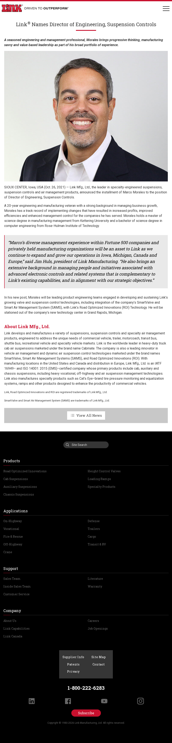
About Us (9, 621)
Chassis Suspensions (18, 494)
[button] (166, 9)
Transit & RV (97, 544)
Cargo (92, 536)
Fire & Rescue (13, 536)
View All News (89, 415)
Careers (93, 621)
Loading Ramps (99, 479)
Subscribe (86, 713)
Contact (99, 664)
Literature (95, 579)
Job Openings (98, 628)
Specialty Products (101, 487)
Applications (15, 510)
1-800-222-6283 (86, 688)
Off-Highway (12, 544)
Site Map (98, 657)
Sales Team (12, 579)
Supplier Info (73, 657)
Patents (73, 664)
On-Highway (12, 521)
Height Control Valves (104, 471)
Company (12, 610)
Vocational (11, 529)
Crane (7, 552)
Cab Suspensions (15, 479)
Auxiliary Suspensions (20, 487)
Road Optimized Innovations (25, 471)
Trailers (94, 529)
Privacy (73, 671)
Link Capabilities (16, 628)
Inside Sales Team (17, 586)
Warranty (95, 586)
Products (11, 460)
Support (10, 568)
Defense (94, 521)
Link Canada (12, 636)
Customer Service (16, 594)
